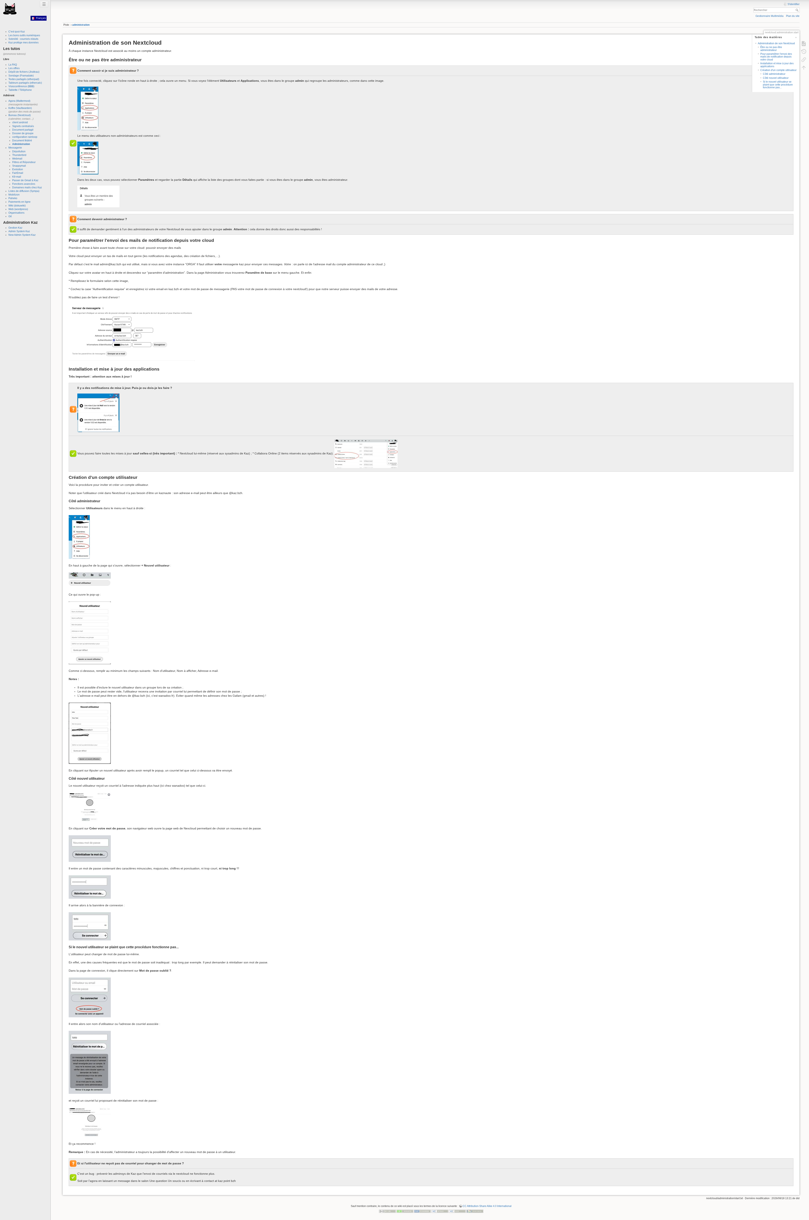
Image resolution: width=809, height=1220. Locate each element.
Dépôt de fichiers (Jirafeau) (23, 71)
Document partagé (22, 129)
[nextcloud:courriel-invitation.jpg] (90, 807)
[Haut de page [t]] (804, 67)
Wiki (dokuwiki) (17, 205)
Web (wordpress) (18, 209)
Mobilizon (14, 194)
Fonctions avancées (23, 183)
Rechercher (798, 10)
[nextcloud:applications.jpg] (366, 453)
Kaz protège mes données (23, 42)
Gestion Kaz (15, 227)
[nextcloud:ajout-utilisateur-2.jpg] (90, 733)
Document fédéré (22, 140)
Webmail (17, 158)
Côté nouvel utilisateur (776, 77)
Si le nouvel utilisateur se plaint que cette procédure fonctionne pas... (778, 84)
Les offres (14, 68)
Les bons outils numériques (24, 35)
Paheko (12, 198)
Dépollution (18, 151)
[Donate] (404, 1210)
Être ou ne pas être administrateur (771, 48)
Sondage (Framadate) (21, 75)
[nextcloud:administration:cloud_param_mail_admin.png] (132, 332)
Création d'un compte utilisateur (778, 70)
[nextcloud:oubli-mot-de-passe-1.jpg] (90, 997)
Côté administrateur (774, 73)
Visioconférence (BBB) (21, 86)
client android (20, 122)
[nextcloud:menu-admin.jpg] (87, 108)
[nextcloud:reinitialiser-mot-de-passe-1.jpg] (90, 848)
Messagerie (15, 147)
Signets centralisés (23, 126)
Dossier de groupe (22, 133)
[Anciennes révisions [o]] (804, 51)
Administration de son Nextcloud (776, 43)
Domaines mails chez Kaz (27, 187)
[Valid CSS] (457, 1210)
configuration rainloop (24, 136)
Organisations (16, 212)
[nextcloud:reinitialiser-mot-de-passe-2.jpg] (90, 886)
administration (81, 24)
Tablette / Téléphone (20, 89)
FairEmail (17, 172)
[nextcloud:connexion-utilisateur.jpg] (90, 926)
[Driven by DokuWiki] (474, 1210)
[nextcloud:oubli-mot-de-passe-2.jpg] (90, 1062)
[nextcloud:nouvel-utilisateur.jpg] (90, 580)
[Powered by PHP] (422, 1210)
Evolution (17, 169)
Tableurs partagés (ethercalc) (25, 82)
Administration (21, 144)
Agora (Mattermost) (19, 100)
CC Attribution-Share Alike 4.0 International (487, 1206)
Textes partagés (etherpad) (23, 79)
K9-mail (16, 176)
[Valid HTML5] (439, 1210)
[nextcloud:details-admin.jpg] (98, 196)
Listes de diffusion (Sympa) (23, 191)
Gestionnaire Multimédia (769, 16)
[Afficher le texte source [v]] (804, 43)
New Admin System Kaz (22, 234)
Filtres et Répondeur (24, 162)
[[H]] (10, 8)
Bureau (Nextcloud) (19, 115)
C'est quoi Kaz (16, 31)
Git (10, 216)
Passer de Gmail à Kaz (25, 180)
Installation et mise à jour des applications (777, 65)
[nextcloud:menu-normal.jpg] (87, 157)
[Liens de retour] (804, 59)
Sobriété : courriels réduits (23, 38)
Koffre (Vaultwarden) (20, 108)
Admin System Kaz (19, 231)
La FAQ (12, 64)
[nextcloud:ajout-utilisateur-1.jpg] (90, 632)
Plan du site (793, 16)
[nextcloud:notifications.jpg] (98, 412)
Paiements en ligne (19, 201)
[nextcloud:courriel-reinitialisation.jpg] (90, 1122)
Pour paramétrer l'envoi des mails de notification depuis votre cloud (776, 56)
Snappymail (19, 165)
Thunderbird (19, 155)
